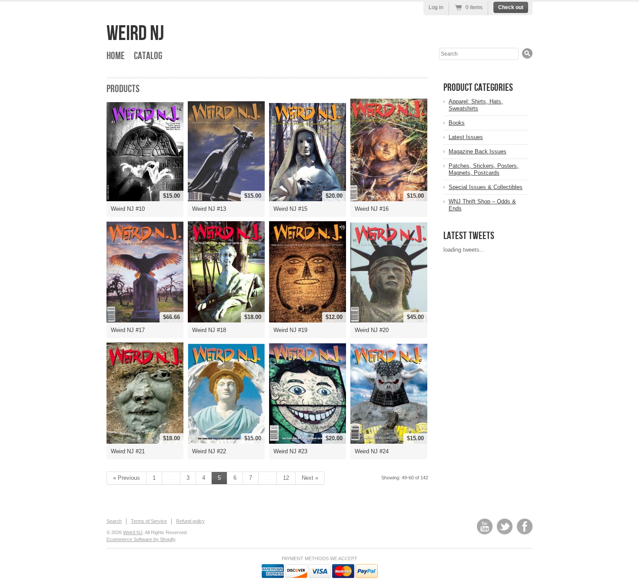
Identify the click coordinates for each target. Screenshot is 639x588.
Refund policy (190, 521)
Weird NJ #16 (372, 209)
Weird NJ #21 (128, 451)
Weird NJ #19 (290, 330)
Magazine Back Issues (477, 151)
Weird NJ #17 (128, 330)
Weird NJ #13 (209, 209)
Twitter (505, 526)
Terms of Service (149, 521)
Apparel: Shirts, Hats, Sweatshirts (476, 105)
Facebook (524, 526)
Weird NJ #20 (372, 330)
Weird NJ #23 (290, 451)
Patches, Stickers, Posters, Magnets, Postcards (484, 169)
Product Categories (478, 87)
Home (115, 56)
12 (286, 478)
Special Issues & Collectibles (486, 187)
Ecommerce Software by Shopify (141, 539)
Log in (436, 7)
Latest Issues (466, 137)
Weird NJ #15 (290, 209)
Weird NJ (135, 33)
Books (457, 123)
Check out (510, 7)
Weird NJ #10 (128, 209)
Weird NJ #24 (372, 451)
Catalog (148, 56)
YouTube (485, 526)
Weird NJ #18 (209, 330)
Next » (310, 478)
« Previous (126, 478)
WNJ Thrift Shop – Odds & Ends (482, 205)
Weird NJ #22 (209, 451)
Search (114, 521)
